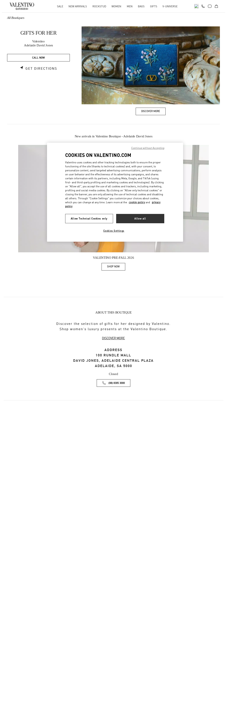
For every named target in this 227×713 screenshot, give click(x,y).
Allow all (140, 218)
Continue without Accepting (147, 148)
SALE (60, 6)
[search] (196, 6)
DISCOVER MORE (113, 338)
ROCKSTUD (99, 6)
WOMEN (116, 6)
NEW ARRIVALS (77, 6)
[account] (209, 6)
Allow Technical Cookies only (89, 218)
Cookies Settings (113, 230)
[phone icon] (203, 6)
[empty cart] (216, 6)
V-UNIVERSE (170, 6)
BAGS (141, 6)
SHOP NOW (116, 267)
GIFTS (153, 6)
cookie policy (137, 202)
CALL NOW (38, 57)
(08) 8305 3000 (116, 383)
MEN (130, 6)
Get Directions (41, 68)
